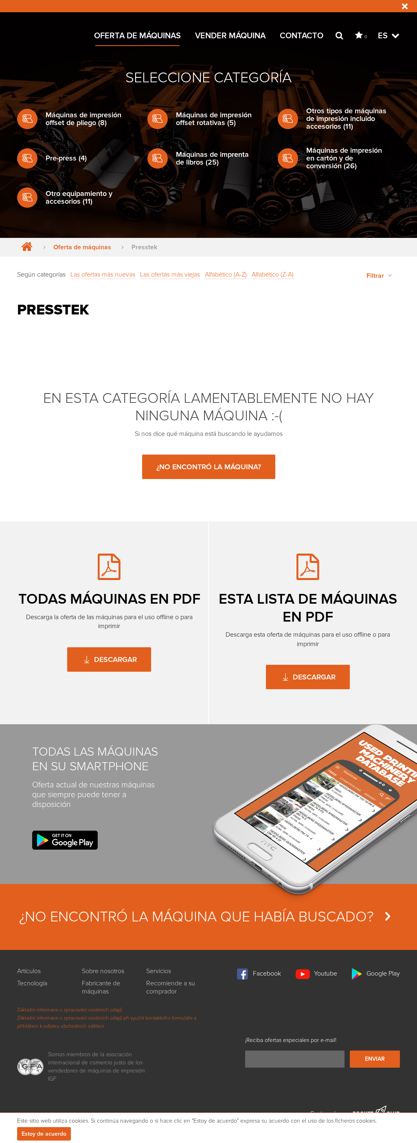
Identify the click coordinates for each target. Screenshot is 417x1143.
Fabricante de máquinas (101, 987)
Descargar (114, 659)
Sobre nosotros (103, 971)
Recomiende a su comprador (170, 987)
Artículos (29, 971)
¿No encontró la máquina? (208, 466)
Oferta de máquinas (137, 36)
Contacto (301, 36)
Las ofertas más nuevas (102, 274)
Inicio (25, 247)
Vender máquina (230, 36)
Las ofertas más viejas (170, 274)
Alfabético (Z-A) (273, 274)
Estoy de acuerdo (44, 1133)
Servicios (158, 971)
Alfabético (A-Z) (226, 274)
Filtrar (376, 276)
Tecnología (32, 983)
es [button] (384, 36)
